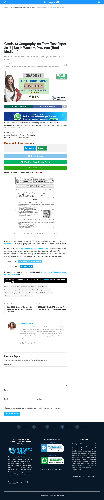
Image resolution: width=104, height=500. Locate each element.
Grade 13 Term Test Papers (27, 7)
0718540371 (12, 484)
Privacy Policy (90, 476)
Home (6, 7)
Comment (8, 364)
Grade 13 (8, 66)
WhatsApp (52, 455)
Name (6, 390)
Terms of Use (77, 476)
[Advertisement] (35, 25)
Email (6, 399)
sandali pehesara (27, 323)
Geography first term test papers (19, 290)
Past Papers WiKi (52, 2)
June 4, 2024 (8, 64)
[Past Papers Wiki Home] (20, 450)
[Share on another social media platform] (64, 106)
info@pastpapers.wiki (20, 482)
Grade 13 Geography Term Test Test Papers (19, 293)
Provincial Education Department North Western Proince (28, 287)
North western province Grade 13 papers (18, 296)
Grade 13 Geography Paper (41, 290)
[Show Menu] (99, 2)
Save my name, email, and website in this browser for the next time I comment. (33, 408)
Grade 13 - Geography (19, 66)
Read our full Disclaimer (78, 469)
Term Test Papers (14, 7)
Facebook (8, 244)
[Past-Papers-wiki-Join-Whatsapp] (35, 116)
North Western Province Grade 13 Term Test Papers (51, 7)
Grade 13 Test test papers (44, 293)
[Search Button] (5, 2)
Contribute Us (27, 266)
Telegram (52, 443)
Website (40, 399)
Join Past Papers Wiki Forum (31, 262)
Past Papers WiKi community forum (34, 248)
